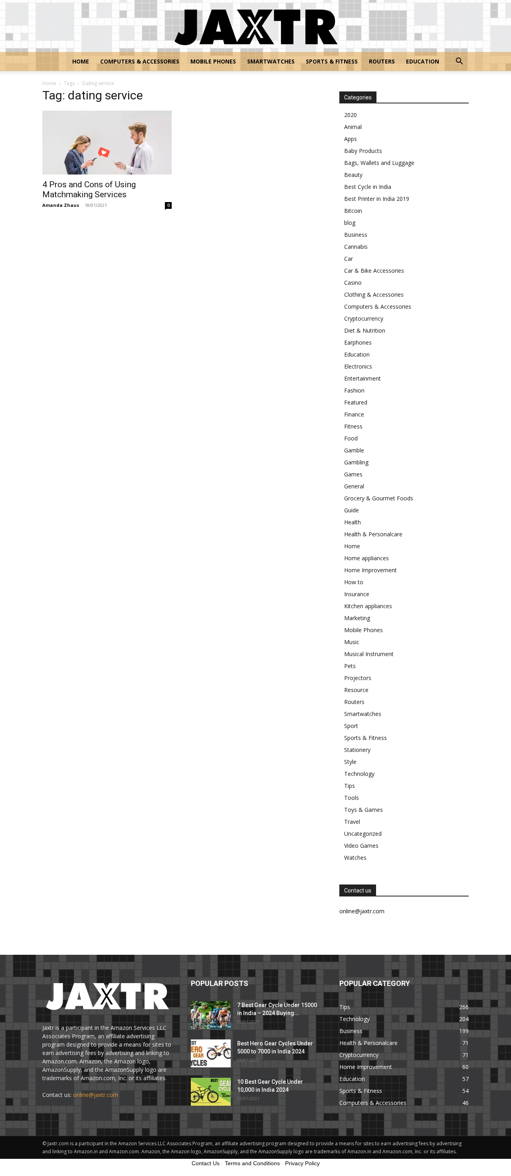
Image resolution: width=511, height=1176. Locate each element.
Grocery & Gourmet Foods (378, 498)
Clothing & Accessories (374, 294)
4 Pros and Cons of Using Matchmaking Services (89, 189)
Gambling (356, 462)
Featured (355, 402)
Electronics (358, 366)
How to (353, 582)
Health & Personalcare (373, 534)
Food (351, 438)
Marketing (357, 618)
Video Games (361, 845)
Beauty (353, 174)
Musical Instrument (369, 654)
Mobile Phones (213, 61)
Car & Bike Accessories (374, 270)
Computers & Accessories (139, 61)
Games (353, 474)
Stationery (357, 750)
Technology (359, 773)
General (354, 486)
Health (352, 522)
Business (355, 234)
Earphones (358, 342)
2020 (350, 115)
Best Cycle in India (367, 186)
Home (80, 61)
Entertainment (362, 378)
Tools (351, 797)
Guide (351, 510)
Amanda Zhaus (60, 205)
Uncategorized (363, 833)
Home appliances (366, 558)
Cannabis (356, 246)
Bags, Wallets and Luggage (379, 163)
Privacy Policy (302, 1163)
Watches (355, 857)
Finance (354, 414)
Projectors (357, 678)
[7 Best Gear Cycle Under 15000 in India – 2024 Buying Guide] (211, 1015)
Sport (351, 726)
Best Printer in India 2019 (376, 198)
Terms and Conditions (252, 1163)
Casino (353, 282)
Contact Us (206, 1163)
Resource (356, 690)
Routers (382, 61)
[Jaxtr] (255, 26)
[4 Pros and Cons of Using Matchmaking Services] (107, 143)
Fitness (353, 426)
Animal (353, 127)
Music (351, 642)
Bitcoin (353, 210)
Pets (350, 666)
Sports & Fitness (332, 61)
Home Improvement (370, 570)
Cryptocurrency (363, 318)
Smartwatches (271, 61)
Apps (350, 139)
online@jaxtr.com (95, 1095)
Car (348, 258)
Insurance (356, 594)
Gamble (354, 450)
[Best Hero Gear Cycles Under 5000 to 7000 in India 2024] (211, 1053)
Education (422, 61)
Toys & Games (363, 809)
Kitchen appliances (368, 606)
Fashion (354, 390)
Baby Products (363, 151)
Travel (352, 821)
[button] (459, 62)
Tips (349, 785)
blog (349, 222)
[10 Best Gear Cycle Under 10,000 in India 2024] (211, 1092)
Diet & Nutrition (364, 330)
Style (350, 761)
